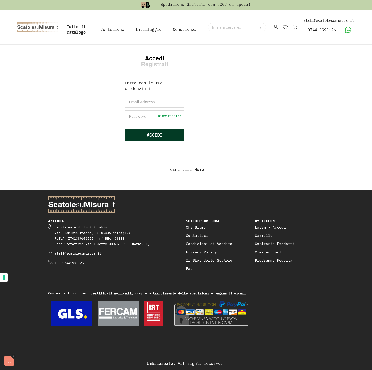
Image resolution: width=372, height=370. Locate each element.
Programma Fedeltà (274, 260)
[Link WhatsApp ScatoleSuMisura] (348, 31)
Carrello (264, 235)
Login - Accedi (270, 227)
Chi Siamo (196, 227)
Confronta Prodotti (275, 243)
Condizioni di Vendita (209, 243)
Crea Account (268, 252)
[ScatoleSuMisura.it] (37, 27)
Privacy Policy (201, 252)
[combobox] (237, 27)
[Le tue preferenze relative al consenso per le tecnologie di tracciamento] (4, 277)
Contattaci (197, 235)
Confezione (112, 29)
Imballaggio (148, 29)
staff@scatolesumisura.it (78, 253)
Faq (189, 268)
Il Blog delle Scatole (209, 260)
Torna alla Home (186, 169)
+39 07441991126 (69, 263)
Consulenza (185, 29)
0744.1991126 (322, 29)
